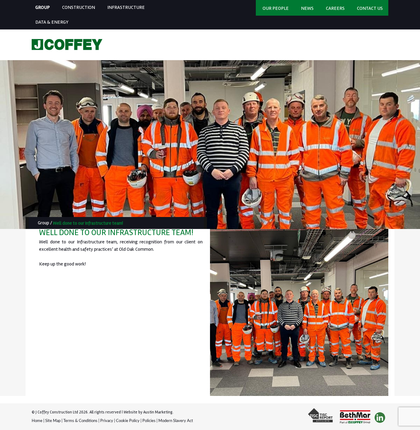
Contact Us (370, 8)
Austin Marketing (157, 412)
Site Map (53, 421)
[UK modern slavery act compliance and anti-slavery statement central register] (322, 418)
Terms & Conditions (80, 421)
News (307, 8)
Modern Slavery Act (175, 421)
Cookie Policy (128, 421)
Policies (149, 421)
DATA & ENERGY (52, 22)
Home (37, 421)
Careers (335, 8)
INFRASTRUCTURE (126, 7)
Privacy (106, 421)
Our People (276, 8)
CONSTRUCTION (78, 7)
